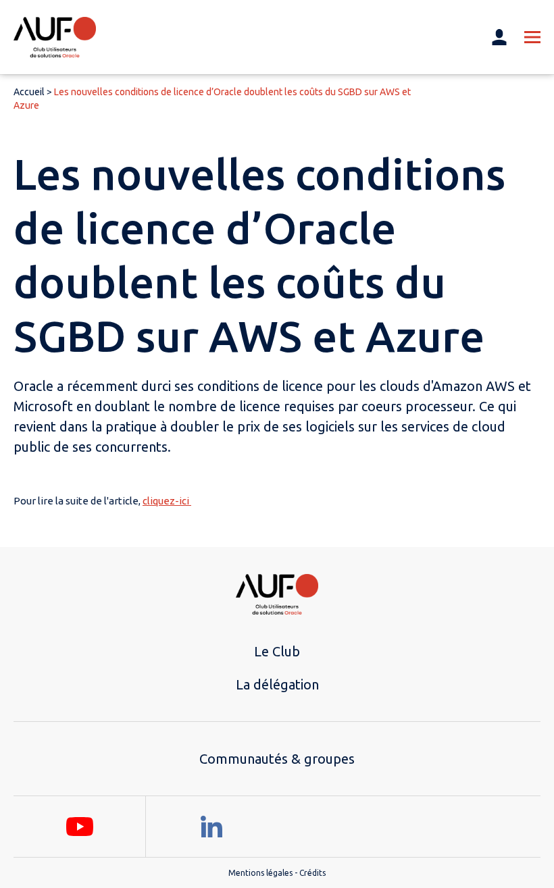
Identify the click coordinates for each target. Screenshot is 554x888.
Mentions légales (260, 872)
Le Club (277, 651)
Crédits (312, 872)
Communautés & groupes (277, 758)
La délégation (277, 684)
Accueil (29, 91)
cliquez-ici (167, 500)
